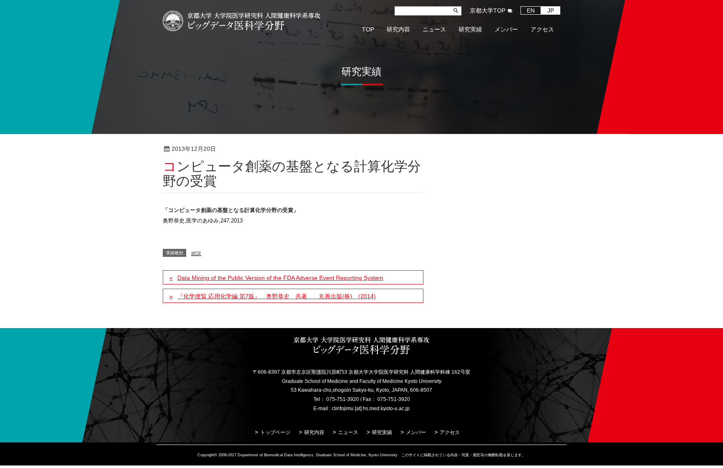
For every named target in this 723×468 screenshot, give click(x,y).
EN (531, 10)
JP (550, 10)
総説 (243, 149)
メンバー (416, 432)
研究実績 (382, 432)
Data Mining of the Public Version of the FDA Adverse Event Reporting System (280, 277)
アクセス (450, 432)
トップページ (275, 432)
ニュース (348, 432)
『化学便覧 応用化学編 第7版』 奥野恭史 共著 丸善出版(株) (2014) (276, 296)
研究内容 (314, 432)
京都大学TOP (487, 10)
